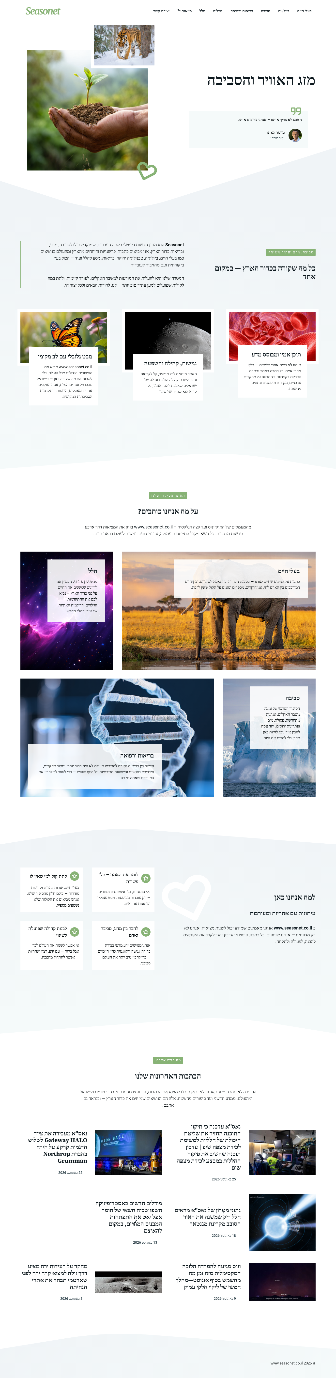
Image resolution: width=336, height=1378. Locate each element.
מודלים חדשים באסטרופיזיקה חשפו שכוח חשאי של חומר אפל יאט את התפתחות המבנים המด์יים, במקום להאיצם (128, 1217)
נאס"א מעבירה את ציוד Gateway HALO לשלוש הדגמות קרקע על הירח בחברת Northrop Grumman (57, 1147)
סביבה (265, 11)
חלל (202, 11)
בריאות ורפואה (241, 11)
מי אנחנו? (184, 11)
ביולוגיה (283, 11)
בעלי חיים (304, 11)
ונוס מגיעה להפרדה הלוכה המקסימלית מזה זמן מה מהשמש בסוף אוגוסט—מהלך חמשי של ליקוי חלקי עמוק (208, 1276)
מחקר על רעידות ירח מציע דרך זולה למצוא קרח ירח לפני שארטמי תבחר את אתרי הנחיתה (54, 1276)
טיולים (218, 11)
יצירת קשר (161, 11)
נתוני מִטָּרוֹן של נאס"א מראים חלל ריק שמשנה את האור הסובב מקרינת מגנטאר (208, 1217)
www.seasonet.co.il (153, 526)
